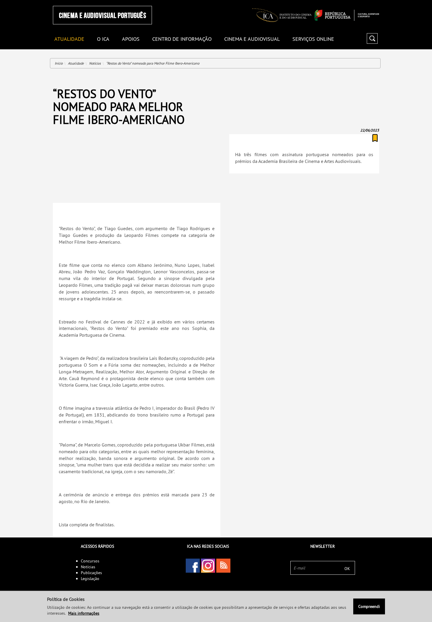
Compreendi (369, 606)
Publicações (91, 572)
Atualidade (76, 63)
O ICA (103, 39)
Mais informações (83, 613)
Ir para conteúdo (372, 2)
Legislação (90, 578)
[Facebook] (193, 566)
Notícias (95, 63)
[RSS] (223, 566)
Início (59, 63)
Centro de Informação (182, 39)
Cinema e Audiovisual (252, 39)
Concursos (90, 561)
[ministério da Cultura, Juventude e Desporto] (346, 15)
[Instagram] (208, 566)
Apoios (131, 39)
